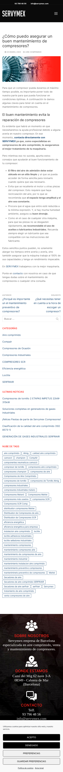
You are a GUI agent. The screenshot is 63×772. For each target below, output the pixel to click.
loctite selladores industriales (18, 540)
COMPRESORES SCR (13, 361)
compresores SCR (41, 499)
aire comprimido (11, 453)
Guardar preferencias (31, 761)
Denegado (31, 745)
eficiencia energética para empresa (21, 527)
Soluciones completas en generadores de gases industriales (28, 410)
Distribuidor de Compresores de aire (21, 513)
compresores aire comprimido (42, 467)
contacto (17, 273)
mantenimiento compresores (17, 545)
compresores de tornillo (15, 480)
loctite (37, 531)
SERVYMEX (12, 266)
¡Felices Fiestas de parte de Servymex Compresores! (31, 419)
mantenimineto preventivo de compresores (24, 572)
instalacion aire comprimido (17, 531)
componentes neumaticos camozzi (20, 462)
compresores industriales (16, 485)
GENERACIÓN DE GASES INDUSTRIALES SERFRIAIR (31, 436)
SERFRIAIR (8, 381)
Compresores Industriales (16, 355)
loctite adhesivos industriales (18, 536)
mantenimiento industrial (15, 559)
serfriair (36, 586)
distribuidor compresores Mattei (19, 508)
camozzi (8, 458)
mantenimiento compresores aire (19, 549)
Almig (26, 453)
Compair (7, 341)
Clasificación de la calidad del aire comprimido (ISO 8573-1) (31, 428)
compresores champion (15, 471)
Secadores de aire (12, 577)
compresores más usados (16, 499)
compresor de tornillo (14, 467)
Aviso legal (39, 768)
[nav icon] (56, 13)
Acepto (31, 737)
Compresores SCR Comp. (16, 503)
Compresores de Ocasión (16, 348)
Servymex (48, 586)
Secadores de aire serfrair (16, 586)
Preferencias (31, 753)
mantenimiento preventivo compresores (23, 568)
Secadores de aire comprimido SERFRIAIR (24, 582)
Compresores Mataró (14, 494)
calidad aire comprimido (44, 453)
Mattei (52, 572)
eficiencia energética (14, 522)
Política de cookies (25, 768)
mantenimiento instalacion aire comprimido (24, 563)
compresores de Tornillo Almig (44, 480)
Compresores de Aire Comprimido (20, 476)
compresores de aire (40, 471)
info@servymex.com (39, 3)
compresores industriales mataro (19, 490)
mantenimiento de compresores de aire (22, 554)
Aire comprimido (33, 52)
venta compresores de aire (17, 595)
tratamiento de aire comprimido (19, 591)
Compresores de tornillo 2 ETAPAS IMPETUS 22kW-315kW (31, 400)
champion (20, 458)
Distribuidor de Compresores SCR (20, 517)
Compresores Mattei (37, 494)
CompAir (33, 458)
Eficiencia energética (13, 368)
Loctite (6, 375)
